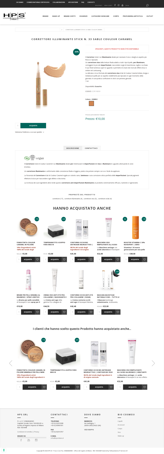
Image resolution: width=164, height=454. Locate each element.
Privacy (36, 432)
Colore (91, 99)
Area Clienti (108, 5)
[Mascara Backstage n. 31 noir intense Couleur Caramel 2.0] (108, 280)
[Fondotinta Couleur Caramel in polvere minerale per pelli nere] (28, 227)
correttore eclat (103, 199)
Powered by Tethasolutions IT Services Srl (114, 451)
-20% (117, 272)
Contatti (91, 2)
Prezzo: (90, 119)
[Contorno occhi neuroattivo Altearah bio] (82, 227)
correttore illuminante (72, 199)
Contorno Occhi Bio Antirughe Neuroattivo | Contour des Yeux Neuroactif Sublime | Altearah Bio (98, 373)
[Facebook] (21, 440)
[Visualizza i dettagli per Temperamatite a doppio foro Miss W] (55, 227)
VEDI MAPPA (89, 430)
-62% (63, 219)
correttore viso (89, 199)
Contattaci (91, 148)
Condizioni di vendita (24, 432)
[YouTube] (28, 440)
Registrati (98, 5)
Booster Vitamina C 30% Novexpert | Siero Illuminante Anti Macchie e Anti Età (135, 245)
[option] (32, 363)
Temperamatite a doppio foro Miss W (54, 243)
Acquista (33, 125)
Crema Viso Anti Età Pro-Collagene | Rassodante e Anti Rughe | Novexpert (55, 297)
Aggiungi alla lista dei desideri (37, 259)
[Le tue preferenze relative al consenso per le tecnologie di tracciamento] (4, 450)
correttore (56, 199)
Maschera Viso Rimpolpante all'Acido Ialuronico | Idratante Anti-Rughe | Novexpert (107, 245)
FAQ (82, 2)
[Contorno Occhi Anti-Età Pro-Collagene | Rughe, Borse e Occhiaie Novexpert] (82, 280)
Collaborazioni (59, 2)
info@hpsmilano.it (57, 438)
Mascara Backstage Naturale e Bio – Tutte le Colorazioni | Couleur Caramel (108, 298)
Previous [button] (11, 363)
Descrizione (72, 148)
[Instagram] (36, 440)
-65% (76, 52)
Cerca (147, 5)
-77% (36, 219)
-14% (144, 219)
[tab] (72, 148)
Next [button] (153, 363)
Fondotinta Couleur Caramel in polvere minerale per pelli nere (27, 244)
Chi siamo (19, 2)
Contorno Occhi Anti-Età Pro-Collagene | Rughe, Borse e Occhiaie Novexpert (81, 298)
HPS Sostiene (73, 2)
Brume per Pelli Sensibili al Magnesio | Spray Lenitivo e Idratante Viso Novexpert (28, 298)
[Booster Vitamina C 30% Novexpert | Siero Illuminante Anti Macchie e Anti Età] (135, 227)
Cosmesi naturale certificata (38, 2)
